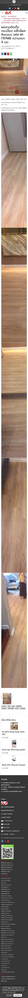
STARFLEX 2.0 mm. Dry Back (7, 917)
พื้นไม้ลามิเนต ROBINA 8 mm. (7, 862)
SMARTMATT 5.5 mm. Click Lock (7, 930)
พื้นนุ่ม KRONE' (4, 981)
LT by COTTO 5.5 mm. (5, 961)
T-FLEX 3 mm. (4, 965)
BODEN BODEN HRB (5, 893)
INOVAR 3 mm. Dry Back (6, 911)
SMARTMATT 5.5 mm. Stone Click (8, 932)
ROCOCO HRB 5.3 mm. (5, 900)
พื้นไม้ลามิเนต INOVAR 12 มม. (7, 869)
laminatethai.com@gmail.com (13, 831)
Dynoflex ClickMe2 (5, 908)
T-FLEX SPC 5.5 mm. (5, 967)
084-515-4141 (8, 821)
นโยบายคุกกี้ (12, 992)
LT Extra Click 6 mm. (5, 963)
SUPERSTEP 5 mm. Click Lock (7, 935)
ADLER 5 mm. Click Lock (6, 885)
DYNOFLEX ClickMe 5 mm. (6, 904)
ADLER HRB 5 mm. (5, 887)
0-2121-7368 (6, 827)
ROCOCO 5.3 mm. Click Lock (7, 898)
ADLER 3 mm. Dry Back (5, 880)
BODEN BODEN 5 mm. (5, 891)
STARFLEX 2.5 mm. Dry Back (7, 919)
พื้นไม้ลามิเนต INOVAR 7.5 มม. (7, 865)
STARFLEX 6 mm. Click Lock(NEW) (8, 924)
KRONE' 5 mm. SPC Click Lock (7, 941)
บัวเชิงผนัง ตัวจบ (4, 873)
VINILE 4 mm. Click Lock (6, 948)
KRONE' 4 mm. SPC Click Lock (7, 939)
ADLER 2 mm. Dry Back (5, 878)
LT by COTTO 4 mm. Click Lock (7, 956)
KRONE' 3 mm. (4, 937)
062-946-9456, (6, 824)
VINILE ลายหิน (4, 952)
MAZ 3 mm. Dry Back (5, 926)
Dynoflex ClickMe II (5, 906)
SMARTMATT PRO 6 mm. (6, 928)
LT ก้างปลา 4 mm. (4, 959)
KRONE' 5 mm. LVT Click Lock (7, 943)
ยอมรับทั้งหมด (17, 995)
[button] (26, 13)
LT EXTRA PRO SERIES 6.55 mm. (7, 972)
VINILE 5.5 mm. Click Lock (6, 950)
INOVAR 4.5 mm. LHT (5, 913)
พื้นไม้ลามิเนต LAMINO (5, 871)
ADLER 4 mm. (4, 882)
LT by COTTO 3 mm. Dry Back (7, 954)
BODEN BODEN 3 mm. (5, 889)
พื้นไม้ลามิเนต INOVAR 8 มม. (6, 867)
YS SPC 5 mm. (4, 969)
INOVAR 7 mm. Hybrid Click (6, 915)
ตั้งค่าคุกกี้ (9, 995)
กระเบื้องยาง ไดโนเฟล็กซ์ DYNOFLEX (8, 976)
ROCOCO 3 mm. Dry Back (6, 895)
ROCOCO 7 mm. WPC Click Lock (7, 902)
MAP (8, 5)
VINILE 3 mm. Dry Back (6, 945)
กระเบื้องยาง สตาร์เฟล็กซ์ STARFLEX (8, 978)
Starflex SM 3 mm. (5, 922)
